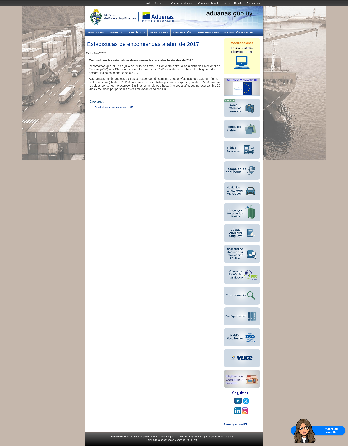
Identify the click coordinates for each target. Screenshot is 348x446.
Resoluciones (159, 32)
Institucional (96, 32)
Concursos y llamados (209, 3)
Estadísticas (137, 32)
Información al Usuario (239, 32)
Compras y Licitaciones (182, 3)
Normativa (116, 32)
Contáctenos (161, 3)
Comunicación (182, 32)
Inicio (148, 3)
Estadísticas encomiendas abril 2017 (114, 107)
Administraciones (208, 32)
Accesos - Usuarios (233, 3)
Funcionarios (253, 3)
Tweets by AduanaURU (236, 424)
